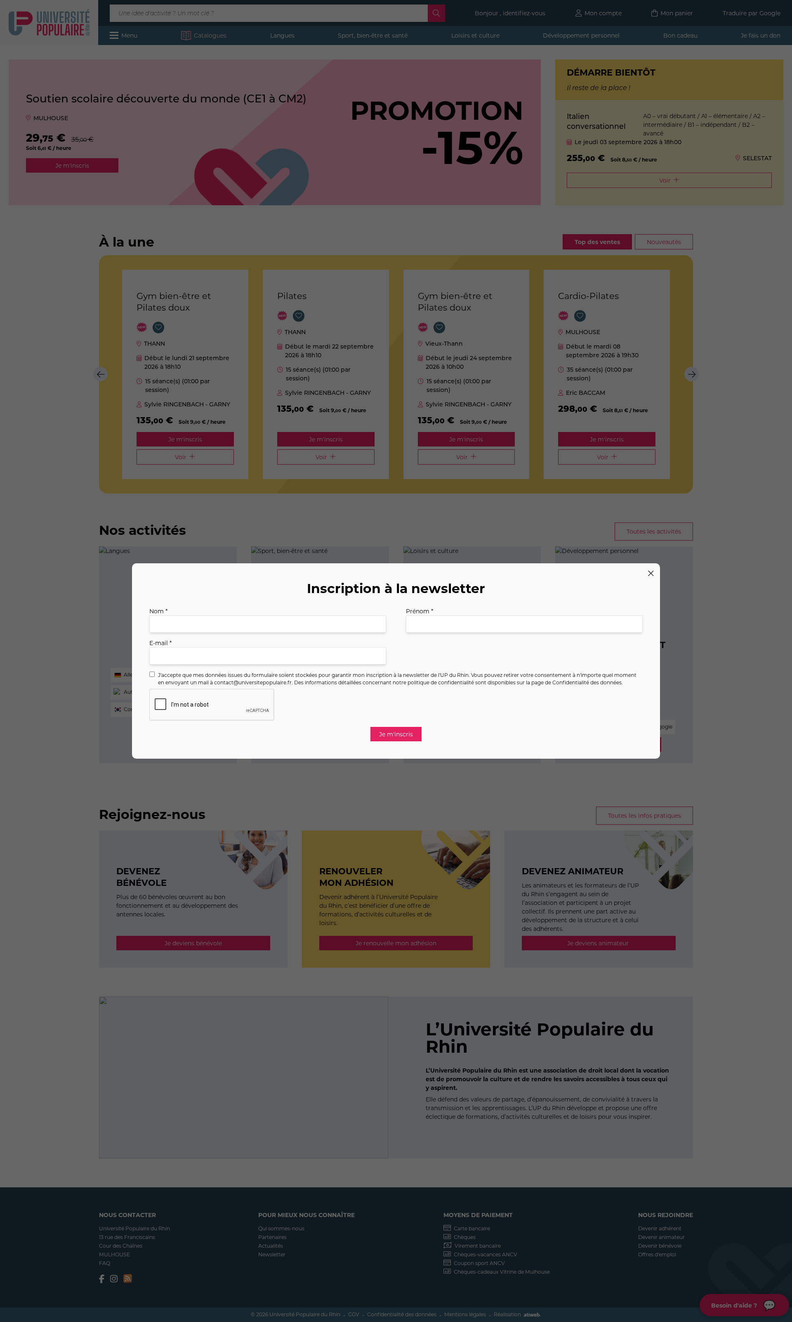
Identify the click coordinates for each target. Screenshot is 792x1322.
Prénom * (419, 611)
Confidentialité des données (587, 682)
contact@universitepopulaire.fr (253, 682)
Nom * (158, 611)
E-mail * (160, 643)
